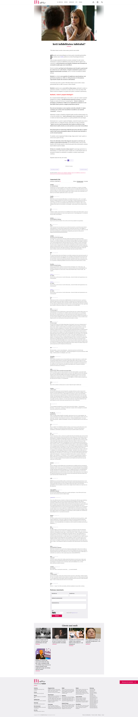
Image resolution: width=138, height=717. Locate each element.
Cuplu (52, 690)
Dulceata (84, 690)
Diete (63, 704)
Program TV (50, 700)
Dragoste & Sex (51, 688)
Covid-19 (84, 707)
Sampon (49, 707)
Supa (82, 690)
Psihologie (72, 696)
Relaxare (73, 704)
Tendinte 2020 (64, 693)
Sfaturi (35, 695)
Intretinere (66, 705)
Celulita (54, 707)
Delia (58, 698)
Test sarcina (71, 698)
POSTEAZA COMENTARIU (55, 181)
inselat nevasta (55, 173)
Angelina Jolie (54, 698)
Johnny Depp (54, 696)
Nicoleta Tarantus (69, 166)
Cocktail (80, 691)
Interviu (81, 705)
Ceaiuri (66, 696)
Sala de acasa (68, 708)
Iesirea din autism (81, 706)
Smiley (52, 698)
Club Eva (36, 688)
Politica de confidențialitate (86, 714)
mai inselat (82, 172)
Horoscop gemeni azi (93, 697)
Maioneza (84, 692)
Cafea (79, 690)
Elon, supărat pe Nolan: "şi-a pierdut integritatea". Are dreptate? (93, 641)
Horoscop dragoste (93, 692)
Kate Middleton (57, 695)
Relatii (49, 690)
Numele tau (54, 593)
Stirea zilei (85, 705)
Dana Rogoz (59, 698)
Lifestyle (60, 2)
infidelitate (59, 172)
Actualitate (78, 704)
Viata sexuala (57, 689)
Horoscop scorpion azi (94, 700)
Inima (69, 696)
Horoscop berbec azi (93, 706)
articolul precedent (54, 169)
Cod (52, 610)
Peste (85, 689)
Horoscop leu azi (93, 704)
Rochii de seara (67, 689)
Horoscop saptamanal (94, 707)
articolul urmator (83, 169)
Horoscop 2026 (92, 689)
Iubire (54, 690)
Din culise (77, 705)
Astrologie (91, 694)
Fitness (65, 704)
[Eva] (37, 1)
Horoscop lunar (92, 695)
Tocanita (77, 691)
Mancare (77, 689)
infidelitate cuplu (71, 172)
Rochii (50, 705)
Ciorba (83, 689)
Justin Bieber (52, 700)
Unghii (53, 705)
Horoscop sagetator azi (94, 701)
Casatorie (57, 690)
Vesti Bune (81, 707)
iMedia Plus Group (44, 714)
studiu (62, 57)
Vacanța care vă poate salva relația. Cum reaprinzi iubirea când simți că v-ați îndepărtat (76, 642)
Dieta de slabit (71, 706)
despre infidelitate (64, 172)
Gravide (77, 701)
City (76, 2)
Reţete (77, 688)
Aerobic (69, 705)
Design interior (83, 699)
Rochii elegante (64, 691)
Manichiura (58, 706)
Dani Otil (49, 698)
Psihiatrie (71, 700)
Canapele (84, 698)
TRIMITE (57, 615)
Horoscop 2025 (92, 690)
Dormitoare (78, 699)
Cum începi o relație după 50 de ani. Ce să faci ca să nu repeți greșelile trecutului (59, 641)
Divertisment (51, 694)
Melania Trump (58, 700)
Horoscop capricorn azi (94, 700)
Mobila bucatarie (79, 697)
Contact (103, 714)
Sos (87, 689)
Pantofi (73, 690)
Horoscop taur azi (93, 699)
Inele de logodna (71, 691)
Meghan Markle (51, 695)
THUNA (51, 274)
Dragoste (49, 689)
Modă (63, 688)
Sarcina (63, 696)
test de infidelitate (77, 172)
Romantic (53, 689)
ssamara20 (52, 497)
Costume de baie (68, 690)
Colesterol (73, 697)
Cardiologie (64, 699)
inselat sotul (60, 173)
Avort (72, 699)
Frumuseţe (50, 704)
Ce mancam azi (81, 694)
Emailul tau (71, 593)
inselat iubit (65, 173)
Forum (80, 2)
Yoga (63, 705)
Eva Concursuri (37, 706)
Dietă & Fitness (65, 703)
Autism (86, 701)
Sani (55, 706)
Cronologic (86, 181)
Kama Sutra (50, 691)
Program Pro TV (55, 700)
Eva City (35, 710)
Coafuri (49, 706)
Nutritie (67, 706)
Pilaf (86, 692)
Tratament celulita (51, 708)
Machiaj (52, 706)
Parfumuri (56, 705)
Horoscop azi (92, 691)
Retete (65, 2)
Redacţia (99, 714)
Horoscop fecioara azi (93, 698)
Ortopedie (67, 700)
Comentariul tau (55, 602)
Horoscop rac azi (93, 696)
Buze (52, 707)
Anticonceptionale (65, 698)
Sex (59, 690)
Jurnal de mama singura (84, 700)
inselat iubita (69, 173)
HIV (64, 700)
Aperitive (77, 692)
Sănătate (64, 695)
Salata (77, 690)
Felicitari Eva (36, 699)
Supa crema (84, 691)
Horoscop (71, 2)
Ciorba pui (84, 693)
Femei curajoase (82, 701)
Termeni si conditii (94, 714)
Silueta (69, 707)
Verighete (63, 692)
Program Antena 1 (51, 701)
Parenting (77, 700)
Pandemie (77, 708)
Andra (55, 698)
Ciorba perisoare (79, 693)
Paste (80, 689)
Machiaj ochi (58, 707)
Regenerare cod (74, 612)
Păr (48, 705)
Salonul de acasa (58, 708)
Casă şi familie (79, 696)
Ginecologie (64, 697)
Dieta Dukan (69, 704)
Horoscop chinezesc (93, 693)
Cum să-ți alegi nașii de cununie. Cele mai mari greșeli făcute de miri (42, 641)
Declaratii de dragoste (56, 692)
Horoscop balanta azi (93, 705)
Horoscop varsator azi (94, 702)
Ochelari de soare (69, 692)
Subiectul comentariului (57, 598)
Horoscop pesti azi (93, 703)
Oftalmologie (68, 699)
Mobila (81, 698)
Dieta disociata (64, 707)
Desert (80, 692)
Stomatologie (68, 697)
